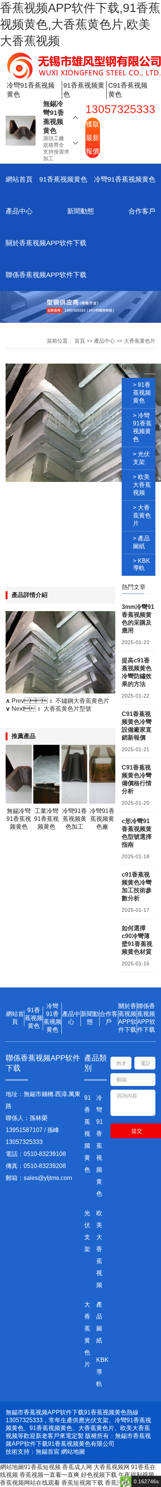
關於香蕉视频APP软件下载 (46, 243)
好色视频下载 (99, 1475)
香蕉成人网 (77, 1467)
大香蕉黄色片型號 (67, 708)
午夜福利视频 (136, 1475)
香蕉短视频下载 (82, 1483)
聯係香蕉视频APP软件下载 (46, 275)
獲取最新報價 (92, 138)
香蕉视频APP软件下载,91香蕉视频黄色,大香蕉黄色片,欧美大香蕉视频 (80, 24)
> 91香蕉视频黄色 (142, 393)
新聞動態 (80, 211)
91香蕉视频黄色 (63, 179)
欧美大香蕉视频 (99, 1249)
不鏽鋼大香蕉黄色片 (82, 701)
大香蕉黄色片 (139, 341)
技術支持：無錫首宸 (33, 1451)
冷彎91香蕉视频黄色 (124, 179)
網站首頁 (19, 179)
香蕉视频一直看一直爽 (49, 1475)
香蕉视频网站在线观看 (30, 1483)
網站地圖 (73, 1451)
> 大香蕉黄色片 (142, 515)
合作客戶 (141, 211)
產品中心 (19, 211)
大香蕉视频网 (112, 1467)
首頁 (80, 341)
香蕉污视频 (120, 1483)
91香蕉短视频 (42, 1467)
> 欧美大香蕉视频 (142, 485)
